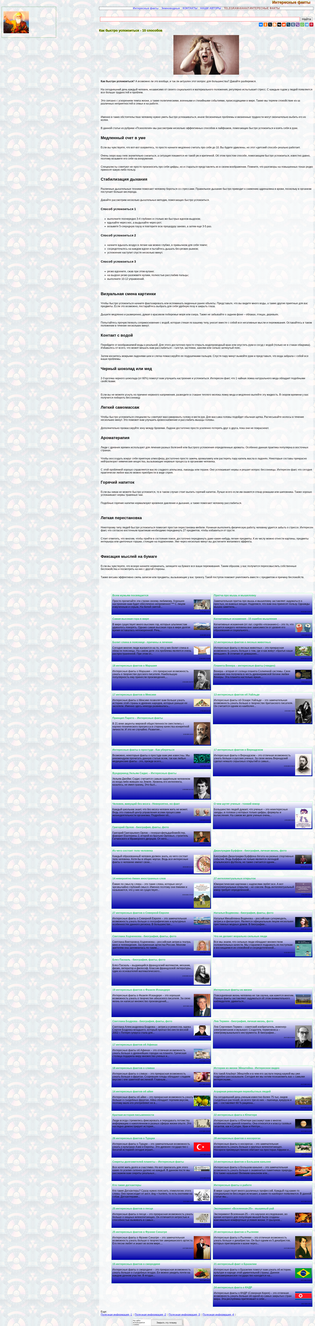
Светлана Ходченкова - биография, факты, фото (144, 936)
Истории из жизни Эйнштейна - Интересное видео (246, 1068)
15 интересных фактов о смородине (136, 1264)
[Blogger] (275, 25)
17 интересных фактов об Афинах (135, 1044)
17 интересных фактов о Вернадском (238, 749)
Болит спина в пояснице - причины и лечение (142, 642)
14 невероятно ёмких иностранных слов (139, 878)
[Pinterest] (311, 25)
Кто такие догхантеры (126, 1185)
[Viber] (298, 25)
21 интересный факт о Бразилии (235, 1264)
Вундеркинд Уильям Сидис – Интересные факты (144, 773)
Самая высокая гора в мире (130, 618)
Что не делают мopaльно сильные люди (240, 936)
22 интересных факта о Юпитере (235, 1114)
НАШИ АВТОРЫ (210, 8)
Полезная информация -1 (116, 1314)
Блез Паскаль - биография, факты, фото (138, 959)
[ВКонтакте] (261, 25)
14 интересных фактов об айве (132, 1091)
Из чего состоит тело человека (132, 850)
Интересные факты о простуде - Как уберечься (143, 749)
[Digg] (279, 25)
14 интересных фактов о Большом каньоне (242, 1161)
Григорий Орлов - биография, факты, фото (140, 827)
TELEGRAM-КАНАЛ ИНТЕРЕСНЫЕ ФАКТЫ (252, 8)
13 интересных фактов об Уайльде (237, 694)
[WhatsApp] (302, 25)
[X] (270, 25)
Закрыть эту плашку (167, 1322)
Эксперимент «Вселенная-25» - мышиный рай (244, 1208)
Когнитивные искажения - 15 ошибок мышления (245, 618)
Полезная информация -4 (218, 1314)
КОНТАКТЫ (190, 8)
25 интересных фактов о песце (132, 1208)
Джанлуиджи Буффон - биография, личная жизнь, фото (250, 850)
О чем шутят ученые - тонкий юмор (237, 803)
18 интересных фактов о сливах (133, 1068)
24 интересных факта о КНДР (233, 1287)
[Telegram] (307, 25)
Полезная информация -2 (150, 1314)
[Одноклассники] (265, 25)
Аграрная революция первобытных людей (242, 1091)
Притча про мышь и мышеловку (235, 595)
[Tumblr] (293, 25)
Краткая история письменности (133, 1114)
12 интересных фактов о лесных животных (242, 642)
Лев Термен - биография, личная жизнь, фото (243, 1021)
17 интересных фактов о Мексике (134, 694)
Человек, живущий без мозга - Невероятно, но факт (146, 803)
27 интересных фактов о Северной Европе (140, 912)
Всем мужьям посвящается (130, 595)
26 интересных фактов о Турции (133, 1138)
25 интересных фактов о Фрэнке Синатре (139, 1232)
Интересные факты (293, 2)
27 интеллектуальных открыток (235, 878)
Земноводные (170, 8)
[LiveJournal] (288, 25)
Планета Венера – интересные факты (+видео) (244, 665)
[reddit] (284, 25)
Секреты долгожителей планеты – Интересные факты (148, 1161)
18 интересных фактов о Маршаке (134, 665)
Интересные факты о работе (233, 1185)
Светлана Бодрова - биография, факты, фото (142, 1021)
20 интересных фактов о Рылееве (236, 1232)
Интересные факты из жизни (233, 989)
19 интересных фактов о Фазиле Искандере (141, 989)
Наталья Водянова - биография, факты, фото (243, 912)
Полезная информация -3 (184, 1314)
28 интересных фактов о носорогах (237, 1138)
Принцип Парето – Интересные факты (137, 718)
